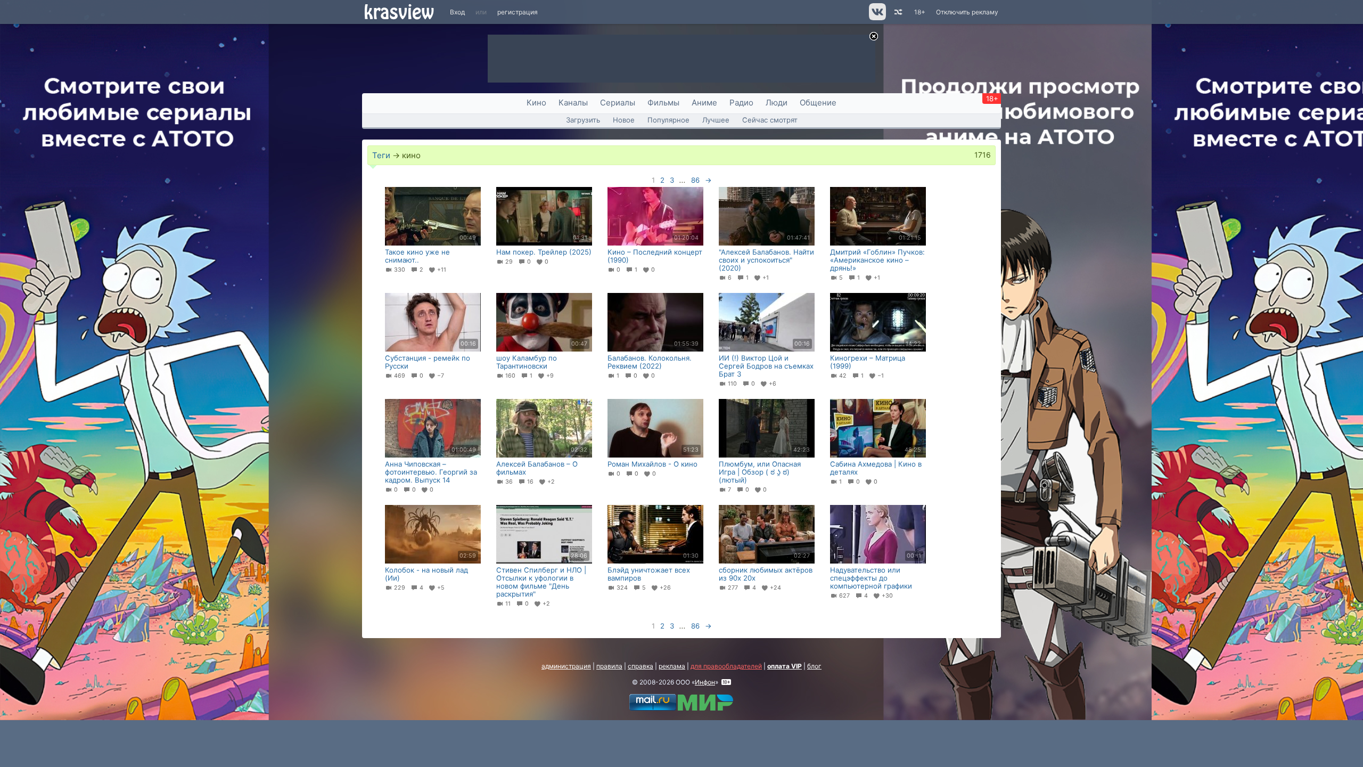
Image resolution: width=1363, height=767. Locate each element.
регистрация (517, 12)
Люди (776, 102)
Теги (381, 155)
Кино (536, 102)
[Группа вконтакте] (876, 18)
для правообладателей (726, 666)
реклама (672, 666)
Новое (624, 120)
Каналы (573, 102)
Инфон (705, 682)
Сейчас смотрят (770, 120)
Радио (741, 102)
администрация (566, 666)
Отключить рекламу (967, 12)
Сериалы (617, 102)
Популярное (668, 120)
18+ (919, 12)
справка (640, 666)
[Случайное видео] (897, 12)
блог (814, 666)
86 (695, 180)
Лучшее (715, 120)
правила (609, 666)
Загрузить (583, 120)
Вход (457, 12)
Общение (818, 102)
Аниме (704, 102)
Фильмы (663, 102)
